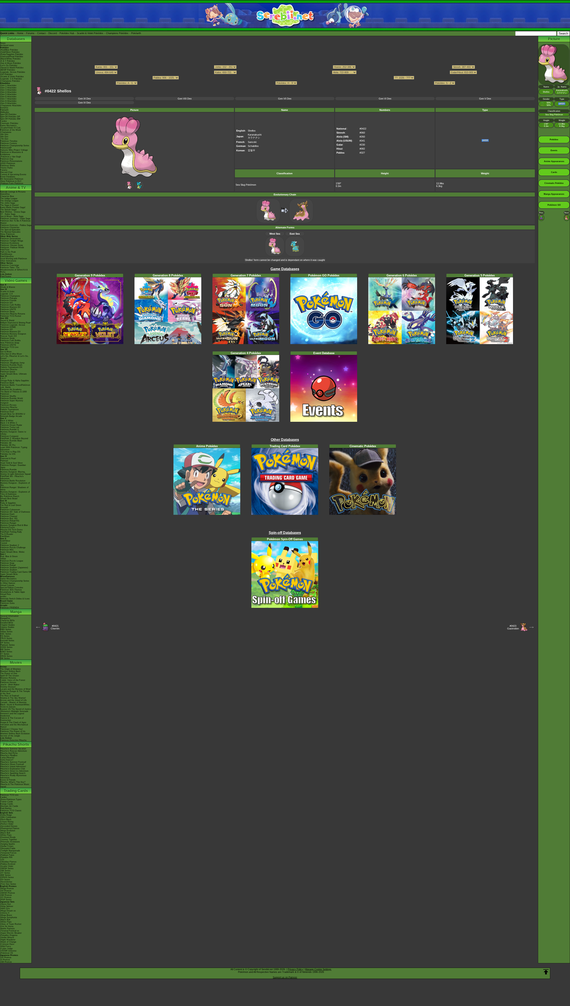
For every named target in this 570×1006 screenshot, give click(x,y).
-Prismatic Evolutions (10, 842)
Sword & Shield (7, 320)
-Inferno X (4, 913)
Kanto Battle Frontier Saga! (12, 207)
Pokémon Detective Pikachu (13, 740)
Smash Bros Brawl (8, 498)
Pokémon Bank (7, 383)
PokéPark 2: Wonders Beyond (14, 438)
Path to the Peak (8, 252)
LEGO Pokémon (7, 163)
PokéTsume (5, 276)
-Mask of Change (8, 942)
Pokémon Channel (8, 516)
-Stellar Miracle (7, 937)
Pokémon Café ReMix (10, 305)
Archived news (7, 45)
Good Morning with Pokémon (13, 259)
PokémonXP (6, 148)
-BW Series (5, 875)
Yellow (3, 559)
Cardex (3, 121)
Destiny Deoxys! (8, 687)
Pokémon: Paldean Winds (12, 247)
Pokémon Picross (8, 405)
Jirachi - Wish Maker (9, 685)
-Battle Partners (7, 928)
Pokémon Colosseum (10, 510)
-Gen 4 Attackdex (8, 92)
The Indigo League (8, 198)
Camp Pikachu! (7, 758)
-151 (2, 859)
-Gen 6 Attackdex (8, 96)
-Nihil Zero (5, 908)
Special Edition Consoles (11, 587)
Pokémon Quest (7, 372)
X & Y (3, 378)
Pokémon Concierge (9, 265)
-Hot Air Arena (6, 926)
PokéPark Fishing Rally (11, 532)
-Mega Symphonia (8, 917)
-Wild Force (5, 946)
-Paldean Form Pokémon (11, 183)
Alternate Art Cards (9, 806)
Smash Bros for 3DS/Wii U (12, 414)
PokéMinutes (6, 254)
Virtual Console (7, 585)
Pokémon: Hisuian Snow (11, 245)
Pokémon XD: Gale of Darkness (15, 512)
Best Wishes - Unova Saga (12, 212)
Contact (41, 33)
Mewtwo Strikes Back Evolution (15, 733)
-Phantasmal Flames (9, 828)
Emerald (4, 507)
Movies (16, 662)
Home (20, 33)
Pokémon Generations (10, 238)
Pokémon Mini (6, 550)
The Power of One (8, 673)
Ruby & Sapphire (8, 503)
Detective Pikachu (8, 369)
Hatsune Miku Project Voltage (14, 150)
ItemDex (4, 108)
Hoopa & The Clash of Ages (13, 722)
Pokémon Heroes (8, 682)
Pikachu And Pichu (9, 753)
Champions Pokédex (117, 33)
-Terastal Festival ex (9, 931)
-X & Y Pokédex (7, 61)
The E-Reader (6, 534)
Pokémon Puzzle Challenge (13, 547)
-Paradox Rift (6, 857)
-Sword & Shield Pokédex (12, 68)
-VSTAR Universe (8, 951)
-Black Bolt (5, 833)
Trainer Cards (6, 802)
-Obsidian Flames (8, 862)
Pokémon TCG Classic (11, 810)
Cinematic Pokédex (9, 123)
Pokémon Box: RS (8, 518)
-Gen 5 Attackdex (8, 94)
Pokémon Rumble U (9, 429)
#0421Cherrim (55, 627)
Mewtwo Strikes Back (10, 671)
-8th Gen (4, 137)
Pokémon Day (6, 159)
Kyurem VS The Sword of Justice (15, 709)
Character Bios (7, 196)
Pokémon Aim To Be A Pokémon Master (15, 222)
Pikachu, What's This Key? (12, 782)
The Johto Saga (7, 203)
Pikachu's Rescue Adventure (13, 751)
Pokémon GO (6, 303)
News (3, 43)
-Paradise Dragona (8, 935)
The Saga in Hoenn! (9, 205)
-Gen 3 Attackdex (8, 90)
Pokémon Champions (10, 296)
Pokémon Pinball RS (9, 521)
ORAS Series (6, 656)
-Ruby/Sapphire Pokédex (11, 54)
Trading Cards (16, 791)
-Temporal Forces (8, 853)
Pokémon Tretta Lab (9, 427)
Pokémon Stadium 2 (9, 545)
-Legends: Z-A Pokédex (11, 79)
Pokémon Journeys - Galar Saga (15, 218)
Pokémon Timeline (8, 141)
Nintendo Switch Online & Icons (15, 599)
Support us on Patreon (285, 977)
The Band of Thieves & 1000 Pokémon (13, 393)
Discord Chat (6, 172)
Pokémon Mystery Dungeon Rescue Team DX (13, 335)
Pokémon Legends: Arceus (12, 325)
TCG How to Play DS (10, 452)
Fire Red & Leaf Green (10, 505)
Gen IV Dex (84, 102)
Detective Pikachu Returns (12, 314)
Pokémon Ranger (8, 523)
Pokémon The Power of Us (12, 731)
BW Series (5, 649)
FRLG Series (6, 638)
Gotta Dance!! (6, 760)
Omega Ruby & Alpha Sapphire (14, 380)
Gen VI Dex (385, 98)
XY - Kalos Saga (7, 214)
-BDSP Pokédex (7, 70)
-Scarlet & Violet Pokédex (12, 76)
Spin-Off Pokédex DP (10, 117)
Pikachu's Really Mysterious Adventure (13, 776)
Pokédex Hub (66, 33)
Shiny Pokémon (7, 234)
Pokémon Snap (7, 563)
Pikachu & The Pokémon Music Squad (14, 785)
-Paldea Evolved (7, 864)
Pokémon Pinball (8, 565)
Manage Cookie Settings (318, 969)
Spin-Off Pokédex (8, 114)
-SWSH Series (7, 868)
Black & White (6, 421)
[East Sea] (139, 189)
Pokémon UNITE (8, 309)
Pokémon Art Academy (11, 389)
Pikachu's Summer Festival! (13, 762)
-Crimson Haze (7, 944)
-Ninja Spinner (6, 906)
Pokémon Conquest (9, 436)
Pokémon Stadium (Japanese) (14, 567)
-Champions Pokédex (10, 81)
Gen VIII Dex (185, 98)
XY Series (4, 654)
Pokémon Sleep (7, 311)
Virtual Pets (5, 594)
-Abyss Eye (5, 904)
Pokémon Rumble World (11, 398)
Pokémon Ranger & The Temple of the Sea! (15, 692)
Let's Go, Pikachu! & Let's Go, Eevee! (14, 357)
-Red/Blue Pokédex (9, 50)
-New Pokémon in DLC (11, 181)
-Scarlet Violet (6, 866)
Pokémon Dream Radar (11, 425)
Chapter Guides (7, 625)
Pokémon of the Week (10, 130)
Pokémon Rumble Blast (11, 441)
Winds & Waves (7, 287)
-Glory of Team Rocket (10, 924)
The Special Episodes (10, 230)
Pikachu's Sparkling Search (12, 773)
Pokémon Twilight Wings (11, 241)
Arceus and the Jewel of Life (13, 700)
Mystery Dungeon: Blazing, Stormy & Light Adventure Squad (15, 473)
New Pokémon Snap (9, 343)
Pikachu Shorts (16, 744)
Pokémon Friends (8, 300)
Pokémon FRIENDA (9, 607)
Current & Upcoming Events (13, 174)
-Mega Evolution (7, 831)
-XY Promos (5, 897)
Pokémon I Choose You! (11, 729)
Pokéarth (136, 33)
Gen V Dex (485, 98)
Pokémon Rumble (8, 470)
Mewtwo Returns (8, 678)
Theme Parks (6, 168)
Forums (30, 33)
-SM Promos (6, 895)
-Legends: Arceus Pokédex (12, 72)
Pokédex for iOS (7, 454)
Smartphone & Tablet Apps (12, 592)
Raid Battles (6, 808)
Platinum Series (7, 645)
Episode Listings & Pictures (13, 192)
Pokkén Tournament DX (11, 367)
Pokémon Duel (7, 412)
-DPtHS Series (7, 877)
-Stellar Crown (6, 846)
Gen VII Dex (284, 98)
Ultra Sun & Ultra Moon (11, 354)
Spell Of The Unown (9, 676)
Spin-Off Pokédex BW (10, 119)
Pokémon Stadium (8, 570)
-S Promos (5, 960)
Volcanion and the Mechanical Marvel (14, 726)
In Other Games (7, 583)
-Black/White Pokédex (10, 59)
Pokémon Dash (7, 514)
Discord (52, 33)
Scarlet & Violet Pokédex (90, 33)
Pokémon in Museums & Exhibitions (11, 153)
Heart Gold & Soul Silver (11, 463)
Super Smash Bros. (9, 574)
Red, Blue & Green (9, 556)
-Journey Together (8, 839)
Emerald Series (7, 640)
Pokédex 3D (6, 443)
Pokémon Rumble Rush (11, 365)
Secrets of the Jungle (10, 736)
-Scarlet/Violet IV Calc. (10, 128)
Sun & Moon (6, 352)
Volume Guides (7, 627)
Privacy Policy (295, 969)
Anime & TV (16, 187)
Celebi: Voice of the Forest (12, 680)
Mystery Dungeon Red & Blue (14, 525)
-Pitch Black (5, 819)
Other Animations (8, 261)
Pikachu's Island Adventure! (13, 766)
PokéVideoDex (7, 256)
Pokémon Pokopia (8, 298)
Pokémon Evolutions (9, 243)
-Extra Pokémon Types (11, 799)
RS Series (5, 636)
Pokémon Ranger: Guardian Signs (13, 466)
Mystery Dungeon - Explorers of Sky (15, 484)
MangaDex (5, 618)
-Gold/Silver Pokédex (10, 52)
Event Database (7, 177)
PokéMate (5, 536)
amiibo (3, 596)
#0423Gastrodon (513, 627)
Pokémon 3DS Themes (11, 590)
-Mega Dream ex (8, 911)
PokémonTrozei (7, 527)
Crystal (3, 543)
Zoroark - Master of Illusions (13, 702)
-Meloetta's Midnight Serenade (14, 711)
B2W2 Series (6, 652)
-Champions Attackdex (10, 105)
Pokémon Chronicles (9, 227)
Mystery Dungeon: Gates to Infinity (13, 433)
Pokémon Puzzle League (11, 561)
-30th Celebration (8, 817)
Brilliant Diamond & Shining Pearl (15, 323)
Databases (16, 39)
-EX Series (5, 879)
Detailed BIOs (6, 623)
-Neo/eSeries (6, 882)
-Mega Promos (7, 888)
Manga (16, 612)
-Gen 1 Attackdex (8, 85)
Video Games (16, 280)
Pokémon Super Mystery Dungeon (11, 402)
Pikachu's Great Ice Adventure (14, 771)
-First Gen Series (8, 884)
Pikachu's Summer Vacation (13, 749)
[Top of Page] (546, 972)
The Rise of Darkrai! (9, 696)
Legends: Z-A (6, 294)
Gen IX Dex (84, 98)
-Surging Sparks (7, 844)
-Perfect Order (6, 824)
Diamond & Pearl (8, 458)
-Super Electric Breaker (11, 933)
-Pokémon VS (6, 953)
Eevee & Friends (8, 780)
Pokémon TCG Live (9, 347)
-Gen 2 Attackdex (8, 88)
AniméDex (5, 194)
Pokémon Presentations (11, 161)
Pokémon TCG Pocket (10, 316)
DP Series (5, 643)
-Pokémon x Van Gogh (10, 157)
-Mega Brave (6, 915)
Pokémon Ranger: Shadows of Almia (14, 488)
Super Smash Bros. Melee (12, 552)
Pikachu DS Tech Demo (11, 530)
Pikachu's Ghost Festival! (12, 764)
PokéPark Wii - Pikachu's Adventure (12, 477)
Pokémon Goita (7, 603)
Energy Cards (6, 804)
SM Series (5, 658)
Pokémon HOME (8, 327)
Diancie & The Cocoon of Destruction (12, 719)
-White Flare (6, 835)
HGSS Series (6, 647)
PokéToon (4, 250)
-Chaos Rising (6, 822)
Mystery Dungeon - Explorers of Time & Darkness (15, 493)
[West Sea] (129, 189)
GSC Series (5, 634)
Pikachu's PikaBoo (8, 755)
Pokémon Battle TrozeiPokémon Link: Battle (15, 386)
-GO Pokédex (6, 74)
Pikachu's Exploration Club (12, 769)
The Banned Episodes (10, 232)
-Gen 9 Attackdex (8, 103)
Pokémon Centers (8, 143)
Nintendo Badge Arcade (11, 416)
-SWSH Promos (7, 893)
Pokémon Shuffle (8, 396)
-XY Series (5, 873)
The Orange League (9, 201)
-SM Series (5, 871)
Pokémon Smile (7, 338)
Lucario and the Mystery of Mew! (15, 689)
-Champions (5, 132)
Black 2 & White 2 (8, 423)
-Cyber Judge (6, 948)
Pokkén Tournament (9, 409)
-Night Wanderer (7, 940)
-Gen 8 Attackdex (8, 101)
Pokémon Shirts (7, 165)
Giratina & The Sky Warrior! (13, 698)
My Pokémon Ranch (9, 496)
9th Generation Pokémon (11, 179)
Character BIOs (7, 620)
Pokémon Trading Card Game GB (15, 572)
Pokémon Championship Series (14, 145)
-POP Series (6, 900)
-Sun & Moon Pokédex (10, 63)
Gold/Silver (5, 541)
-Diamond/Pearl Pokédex (11, 56)
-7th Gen (4, 139)
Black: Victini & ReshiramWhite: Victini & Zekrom (15, 706)
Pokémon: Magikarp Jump (12, 363)
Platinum (4, 461)
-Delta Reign (6, 815)
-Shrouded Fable (7, 848)
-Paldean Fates (7, 855)
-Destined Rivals (8, 837)
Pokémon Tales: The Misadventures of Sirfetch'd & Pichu (14, 269)
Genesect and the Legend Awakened (12, 714)
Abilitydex (4, 112)
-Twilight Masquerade (10, 851)
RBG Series (5, 629)
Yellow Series (6, 632)
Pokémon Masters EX (10, 307)
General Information (9, 616)
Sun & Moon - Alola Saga (11, 216)
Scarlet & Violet (7, 291)
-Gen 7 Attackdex (8, 99)
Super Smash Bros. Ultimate (13, 374)
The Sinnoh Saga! (8, 210)
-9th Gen (4, 134)
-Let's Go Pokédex (8, 65)
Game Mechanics (8, 125)
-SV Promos (5, 891)
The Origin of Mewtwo (10, 669)
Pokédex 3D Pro (7, 445)
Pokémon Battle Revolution (12, 481)
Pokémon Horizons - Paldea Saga (15, 225)
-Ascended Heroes (8, 826)
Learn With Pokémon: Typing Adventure (13, 448)
